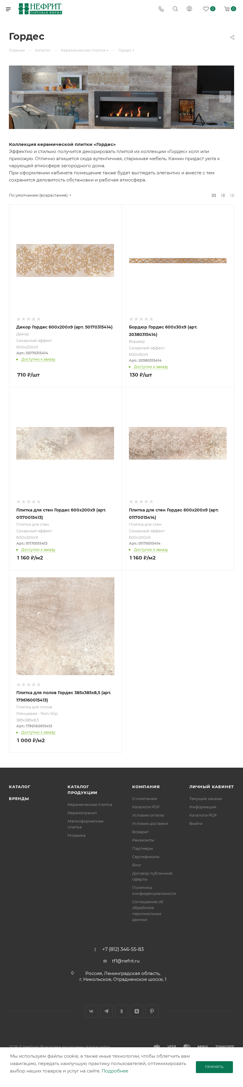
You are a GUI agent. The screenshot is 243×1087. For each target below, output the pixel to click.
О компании (144, 798)
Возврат (140, 831)
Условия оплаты (148, 815)
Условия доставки (150, 823)
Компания (146, 786)
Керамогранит (82, 812)
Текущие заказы (205, 798)
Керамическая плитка (90, 804)
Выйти (195, 823)
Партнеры (142, 848)
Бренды (19, 798)
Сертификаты (145, 856)
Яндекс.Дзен (136, 1011)
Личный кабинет (211, 786)
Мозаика (77, 835)
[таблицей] (232, 195)
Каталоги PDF (146, 806)
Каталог (20, 786)
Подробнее (115, 1071)
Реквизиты (143, 840)
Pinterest (152, 1011)
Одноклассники (121, 1011)
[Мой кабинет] (189, 9)
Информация (202, 806)
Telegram (106, 1011)
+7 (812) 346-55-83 (123, 949)
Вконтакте (91, 1011)
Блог (136, 865)
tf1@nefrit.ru (126, 961)
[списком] (223, 195)
